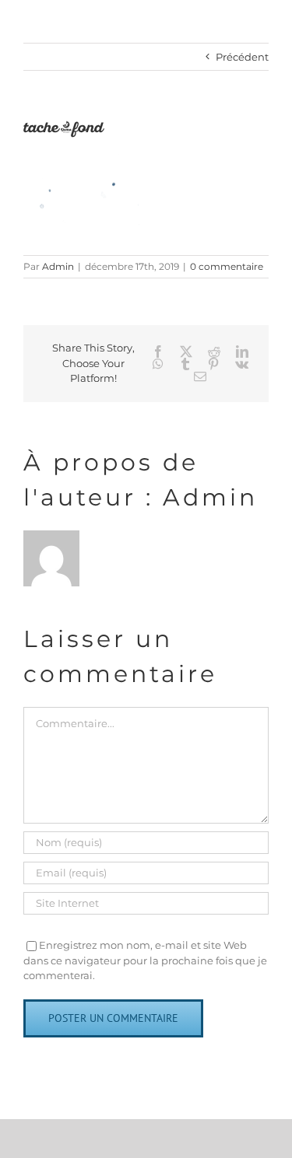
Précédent (242, 57)
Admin (58, 266)
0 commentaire (226, 266)
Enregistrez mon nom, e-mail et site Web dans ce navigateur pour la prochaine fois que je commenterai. (145, 960)
